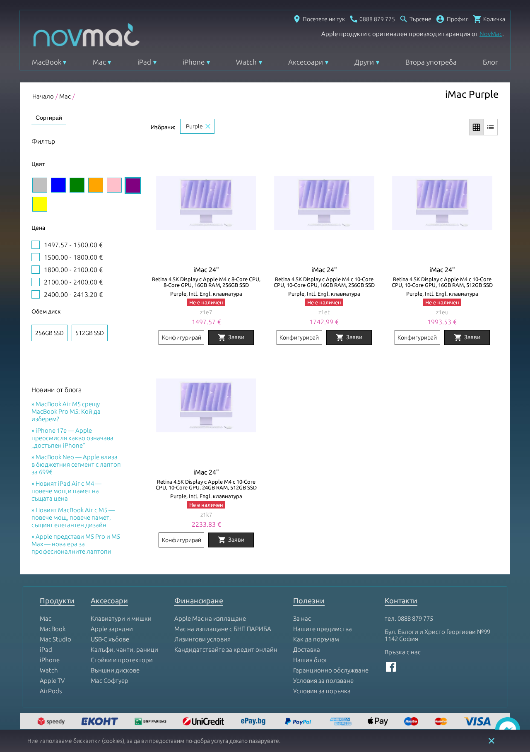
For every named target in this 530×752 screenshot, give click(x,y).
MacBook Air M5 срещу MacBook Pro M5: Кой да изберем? (66, 411)
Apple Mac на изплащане (210, 618)
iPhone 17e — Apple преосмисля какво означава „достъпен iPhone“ (72, 438)
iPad (144, 62)
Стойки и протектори (122, 659)
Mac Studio (55, 639)
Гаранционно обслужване (331, 670)
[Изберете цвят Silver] (39, 185)
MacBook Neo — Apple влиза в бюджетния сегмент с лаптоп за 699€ (76, 464)
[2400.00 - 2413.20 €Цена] (35, 294)
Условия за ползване (323, 680)
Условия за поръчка (322, 690)
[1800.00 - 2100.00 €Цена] (35, 269)
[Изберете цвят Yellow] (39, 204)
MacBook (46, 62)
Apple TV (52, 680)
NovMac (490, 33)
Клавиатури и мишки (121, 618)
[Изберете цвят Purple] (133, 185)
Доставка (306, 649)
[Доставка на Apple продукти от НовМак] (52, 722)
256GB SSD (49, 333)
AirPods (51, 690)
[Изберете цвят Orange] (95, 185)
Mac (99, 62)
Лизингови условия (202, 639)
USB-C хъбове (110, 639)
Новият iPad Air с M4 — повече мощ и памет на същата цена (66, 491)
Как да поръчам (316, 639)
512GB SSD (89, 333)
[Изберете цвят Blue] (58, 185)
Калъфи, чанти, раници (124, 649)
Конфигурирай (181, 337)
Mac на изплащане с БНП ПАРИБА (222, 628)
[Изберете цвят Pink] (114, 185)
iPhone (194, 62)
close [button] (491, 741)
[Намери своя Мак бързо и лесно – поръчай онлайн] (254, 722)
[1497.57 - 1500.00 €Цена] (35, 245)
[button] (452, 19)
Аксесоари (305, 62)
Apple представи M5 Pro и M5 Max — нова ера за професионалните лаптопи (75, 544)
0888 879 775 (415, 618)
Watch (246, 62)
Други (364, 62)
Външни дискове (115, 670)
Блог (490, 62)
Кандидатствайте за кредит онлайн (225, 649)
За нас (302, 618)
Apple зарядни (112, 628)
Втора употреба (431, 62)
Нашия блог (310, 659)
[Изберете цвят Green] (77, 185)
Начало (43, 96)
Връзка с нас (403, 652)
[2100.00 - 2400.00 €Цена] (35, 282)
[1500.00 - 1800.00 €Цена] (35, 257)
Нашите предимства (322, 628)
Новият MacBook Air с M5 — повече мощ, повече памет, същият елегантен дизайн (73, 517)
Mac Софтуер (109, 680)
